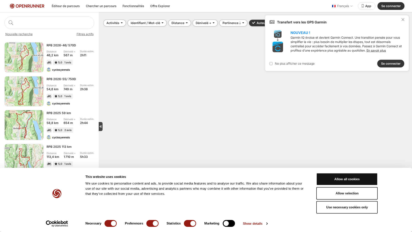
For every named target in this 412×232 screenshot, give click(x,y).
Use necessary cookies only (347, 207)
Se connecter (391, 6)
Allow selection (347, 193)
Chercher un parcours (101, 6)
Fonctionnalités (133, 6)
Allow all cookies (347, 179)
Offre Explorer (160, 6)
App (368, 6)
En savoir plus (376, 50)
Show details (252, 223)
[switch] (152, 223)
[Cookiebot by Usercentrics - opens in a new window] (57, 223)
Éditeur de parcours (66, 6)
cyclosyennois (61, 69)
